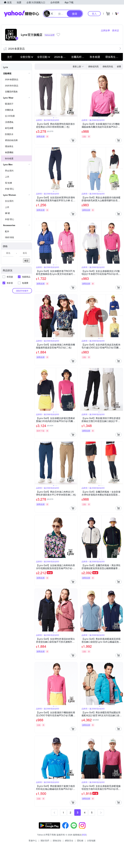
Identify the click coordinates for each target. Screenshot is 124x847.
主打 (9, 57)
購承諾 (115, 30)
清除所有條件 (22, 290)
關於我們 (45, 840)
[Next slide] (75, 95)
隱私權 (80, 840)
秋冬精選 (95, 57)
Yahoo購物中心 (21, 14)
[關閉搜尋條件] (52, 14)
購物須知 (57, 840)
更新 (84, 834)
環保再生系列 (112, 57)
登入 (94, 13)
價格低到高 (93, 66)
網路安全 (69, 840)
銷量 (119, 66)
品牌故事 (105, 30)
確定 (26, 260)
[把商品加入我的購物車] (73, 140)
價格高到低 (108, 66)
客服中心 (33, 840)
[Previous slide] (37, 95)
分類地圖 (91, 840)
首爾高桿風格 (78, 57)
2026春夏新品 (16, 48)
